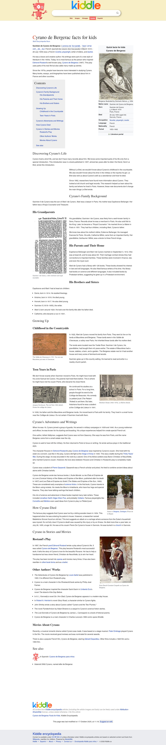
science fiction (71, 484)
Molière (47, 501)
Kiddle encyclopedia (54, 709)
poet (50, 545)
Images (77, 18)
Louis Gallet (73, 575)
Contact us (68, 741)
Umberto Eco (86, 589)
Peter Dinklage (115, 631)
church (118, 525)
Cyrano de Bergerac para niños (61, 656)
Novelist (112, 120)
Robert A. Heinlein (43, 600)
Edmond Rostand (40, 62)
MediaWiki (68, 739)
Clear (113, 13)
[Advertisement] (83, 27)
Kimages (85, 18)
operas (59, 559)
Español (100, 18)
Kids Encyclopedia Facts (41, 41)
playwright (119, 120)
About (51, 741)
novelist (58, 51)
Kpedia (92, 18)
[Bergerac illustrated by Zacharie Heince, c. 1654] (116, 76)
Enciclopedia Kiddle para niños (86, 741)
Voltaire (81, 498)
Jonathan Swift (46, 498)
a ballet (64, 562)
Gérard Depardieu (92, 639)
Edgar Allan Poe (59, 498)
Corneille (36, 501)
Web (71, 18)
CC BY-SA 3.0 (57, 737)
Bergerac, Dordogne (119, 511)
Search (117, 13)
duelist (126, 120)
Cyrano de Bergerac (70, 62)
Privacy (58, 741)
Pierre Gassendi (58, 467)
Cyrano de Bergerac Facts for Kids (46, 715)
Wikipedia (36, 739)
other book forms (48, 562)
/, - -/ (74, 45)
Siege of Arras (87, 453)
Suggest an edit (106, 721)
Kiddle (35, 741)
